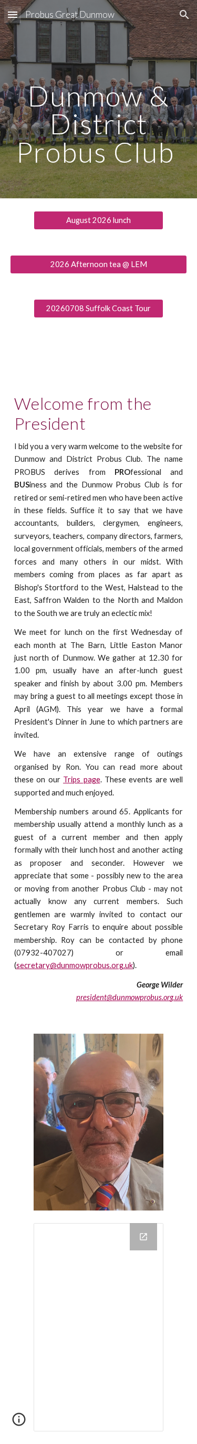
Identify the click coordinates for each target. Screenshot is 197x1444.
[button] (12, 14)
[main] (99, 99)
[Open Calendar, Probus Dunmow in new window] (143, 1236)
